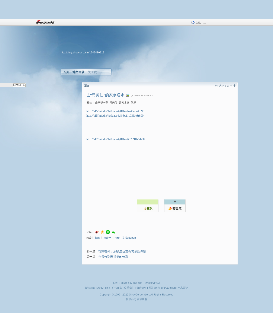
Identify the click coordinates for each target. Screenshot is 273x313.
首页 (66, 72)
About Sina (103, 287)
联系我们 (129, 287)
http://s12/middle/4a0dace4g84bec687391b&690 (115, 139)
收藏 (97, 237)
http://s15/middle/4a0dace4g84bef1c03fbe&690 (115, 115)
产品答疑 (183, 287)
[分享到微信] (113, 232)
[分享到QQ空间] (102, 232)
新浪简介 (90, 287)
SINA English (168, 287)
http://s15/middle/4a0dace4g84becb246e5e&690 (115, 111)
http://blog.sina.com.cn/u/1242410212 (82, 52)
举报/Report (129, 237)
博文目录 (78, 72)
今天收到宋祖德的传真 (113, 256)
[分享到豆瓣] (108, 232)
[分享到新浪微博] (97, 232)
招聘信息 (141, 287)
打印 (117, 237)
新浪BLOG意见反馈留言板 (128, 283)
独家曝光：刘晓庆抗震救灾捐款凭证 (122, 251)
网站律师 (153, 287)
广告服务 (117, 287)
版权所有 (142, 299)
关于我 (92, 72)
